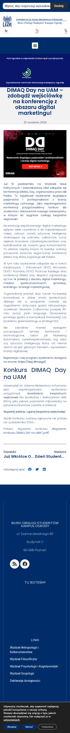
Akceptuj (11, 726)
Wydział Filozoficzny (23, 659)
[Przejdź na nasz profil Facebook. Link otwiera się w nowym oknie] (24, 564)
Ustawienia (47, 726)
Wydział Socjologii (22, 673)
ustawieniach (12, 720)
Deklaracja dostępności (25, 680)
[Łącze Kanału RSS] (14, 564)
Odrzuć (29, 726)
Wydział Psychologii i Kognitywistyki (34, 666)
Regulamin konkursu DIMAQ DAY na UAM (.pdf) (35, 431)
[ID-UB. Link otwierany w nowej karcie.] (36, 31)
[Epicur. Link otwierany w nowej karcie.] (66, 31)
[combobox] (26, 6)
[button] (35, 45)
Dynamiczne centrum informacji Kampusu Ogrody (35, 82)
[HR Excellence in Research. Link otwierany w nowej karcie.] (6, 31)
